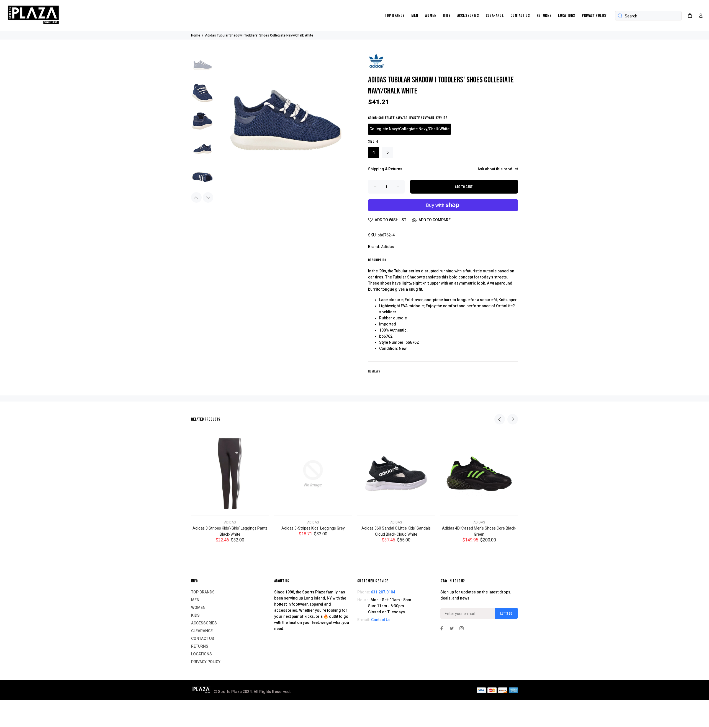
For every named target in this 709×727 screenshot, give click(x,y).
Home (195, 35)
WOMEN (430, 15)
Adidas (387, 246)
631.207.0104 (383, 592)
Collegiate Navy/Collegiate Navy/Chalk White (409, 129)
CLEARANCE (495, 15)
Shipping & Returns (385, 169)
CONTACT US (520, 15)
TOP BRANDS (394, 15)
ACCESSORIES (468, 15)
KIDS (447, 15)
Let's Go (506, 613)
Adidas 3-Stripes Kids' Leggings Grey (313, 528)
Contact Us (381, 619)
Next (208, 197)
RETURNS (544, 15)
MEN (414, 15)
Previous (196, 197)
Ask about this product (497, 169)
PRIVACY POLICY (594, 15)
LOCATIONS (566, 15)
